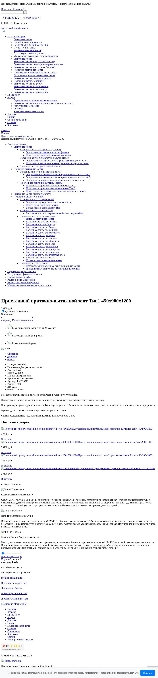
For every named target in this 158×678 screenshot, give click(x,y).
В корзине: (12, 9)
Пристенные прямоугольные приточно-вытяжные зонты (56, 191)
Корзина (5, 559)
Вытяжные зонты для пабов (40, 243)
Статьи (11, 637)
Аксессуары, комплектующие (29, 53)
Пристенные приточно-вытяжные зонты (35, 72)
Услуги (11, 97)
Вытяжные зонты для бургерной (43, 232)
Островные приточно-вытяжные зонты (34, 75)
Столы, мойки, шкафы (25, 47)
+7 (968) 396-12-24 (11, 17)
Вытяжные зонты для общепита (42, 241)
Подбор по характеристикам (29, 196)
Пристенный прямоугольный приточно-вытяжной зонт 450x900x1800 (115, 455)
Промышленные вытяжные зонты (44, 260)
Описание (12, 353)
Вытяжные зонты (23, 39)
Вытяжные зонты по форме (28, 83)
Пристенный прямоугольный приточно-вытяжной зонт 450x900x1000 (115, 442)
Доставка (18, 108)
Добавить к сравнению (17, 311)
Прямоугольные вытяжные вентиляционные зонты (53, 266)
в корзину (6, 320)
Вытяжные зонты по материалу (30, 89)
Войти (5, 556)
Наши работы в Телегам (20, 639)
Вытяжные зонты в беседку (40, 224)
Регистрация (15, 556)
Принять (147, 673)
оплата (11, 359)
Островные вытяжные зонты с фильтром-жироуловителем (56, 160)
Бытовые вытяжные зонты (40, 218)
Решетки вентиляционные (27, 50)
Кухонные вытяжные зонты (40, 257)
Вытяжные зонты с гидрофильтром (32, 194)
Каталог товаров (16, 36)
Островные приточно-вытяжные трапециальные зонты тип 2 (58, 177)
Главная (11, 609)
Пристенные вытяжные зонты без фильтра (48, 155)
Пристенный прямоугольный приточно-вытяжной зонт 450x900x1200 (115, 428)
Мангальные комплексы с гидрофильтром (36, 56)
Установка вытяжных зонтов (29, 111)
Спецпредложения (17, 119)
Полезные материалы (18, 625)
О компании (13, 631)
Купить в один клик (22, 320)
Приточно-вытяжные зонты (28, 169)
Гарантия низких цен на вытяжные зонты (36, 100)
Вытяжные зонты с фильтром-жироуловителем (38, 64)
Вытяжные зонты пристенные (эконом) (34, 67)
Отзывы (11, 122)
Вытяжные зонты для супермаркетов (45, 254)
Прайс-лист (13, 94)
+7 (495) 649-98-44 (30, 17)
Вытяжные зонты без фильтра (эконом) (34, 61)
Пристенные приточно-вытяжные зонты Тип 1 (50, 185)
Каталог (11, 612)
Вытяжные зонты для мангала (42, 238)
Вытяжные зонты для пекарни (42, 246)
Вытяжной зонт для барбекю (41, 221)
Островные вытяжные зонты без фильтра (47, 152)
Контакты (12, 125)
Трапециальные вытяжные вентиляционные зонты (53, 268)
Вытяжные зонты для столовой (42, 252)
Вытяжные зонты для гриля (40, 235)
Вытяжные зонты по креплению (31, 92)
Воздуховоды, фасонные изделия (31, 45)
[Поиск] (25, 12)
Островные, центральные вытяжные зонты (48, 202)
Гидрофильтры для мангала (28, 42)
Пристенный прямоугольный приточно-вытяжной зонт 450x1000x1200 (117, 468)
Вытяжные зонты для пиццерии (43, 249)
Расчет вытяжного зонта (26, 106)
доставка (12, 356)
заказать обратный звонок (15, 28)
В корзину (6, 439)
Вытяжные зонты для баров (40, 227)
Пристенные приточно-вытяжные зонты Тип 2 (50, 188)
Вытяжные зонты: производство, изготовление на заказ (43, 103)
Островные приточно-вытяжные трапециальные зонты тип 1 (58, 174)
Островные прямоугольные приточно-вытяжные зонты (55, 180)
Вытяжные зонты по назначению (31, 86)
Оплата (11, 117)
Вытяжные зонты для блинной (42, 230)
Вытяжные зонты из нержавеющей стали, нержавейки (54, 213)
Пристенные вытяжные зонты (42, 205)
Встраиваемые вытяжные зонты (43, 207)
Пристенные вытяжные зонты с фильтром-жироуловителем (57, 163)
